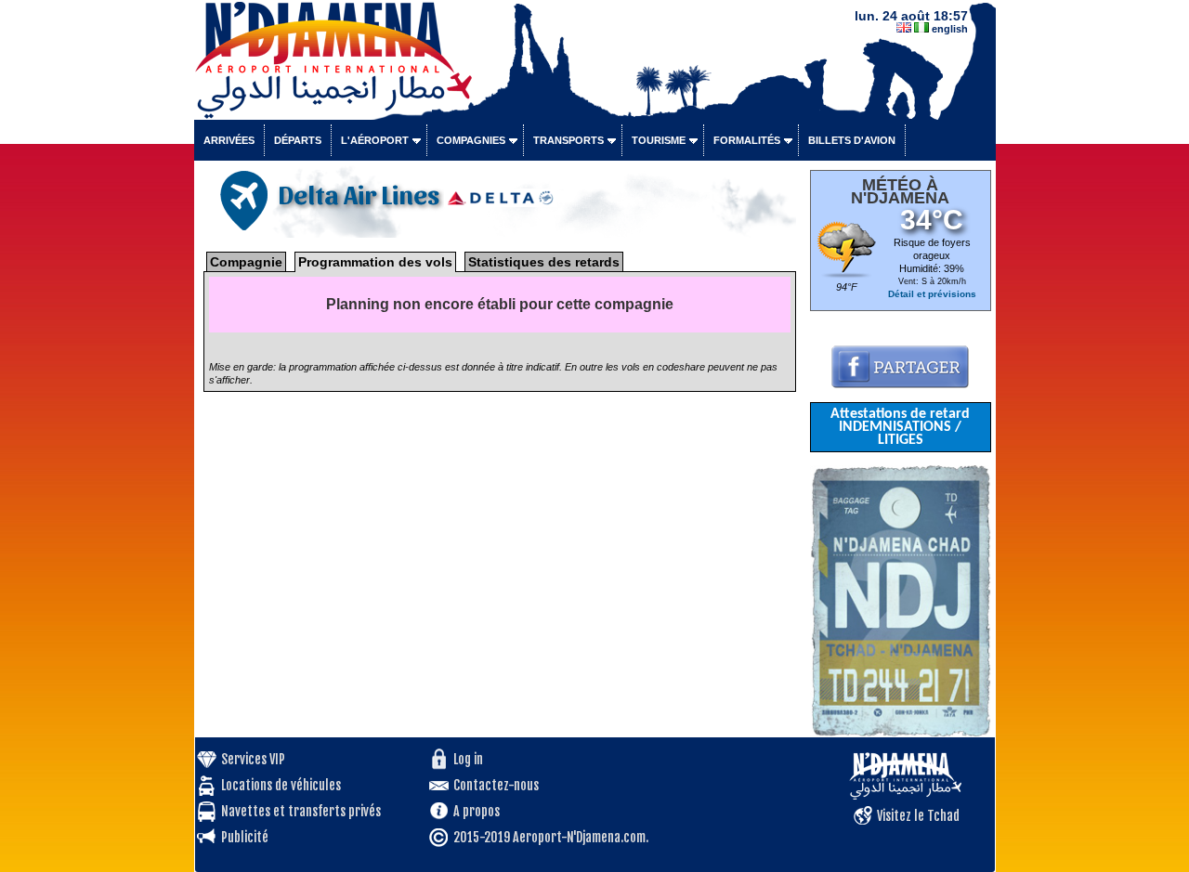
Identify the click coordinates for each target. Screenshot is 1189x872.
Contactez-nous (496, 785)
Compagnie (246, 261)
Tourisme (659, 140)
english (950, 28)
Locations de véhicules (281, 785)
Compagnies (471, 140)
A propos (476, 811)
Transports (568, 140)
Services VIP (253, 759)
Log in (468, 759)
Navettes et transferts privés (301, 811)
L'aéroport (375, 140)
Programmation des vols (375, 261)
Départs (297, 140)
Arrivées (229, 140)
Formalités (746, 140)
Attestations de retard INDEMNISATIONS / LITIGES (900, 427)
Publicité (244, 837)
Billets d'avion (851, 140)
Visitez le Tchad (918, 816)
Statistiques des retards (544, 261)
